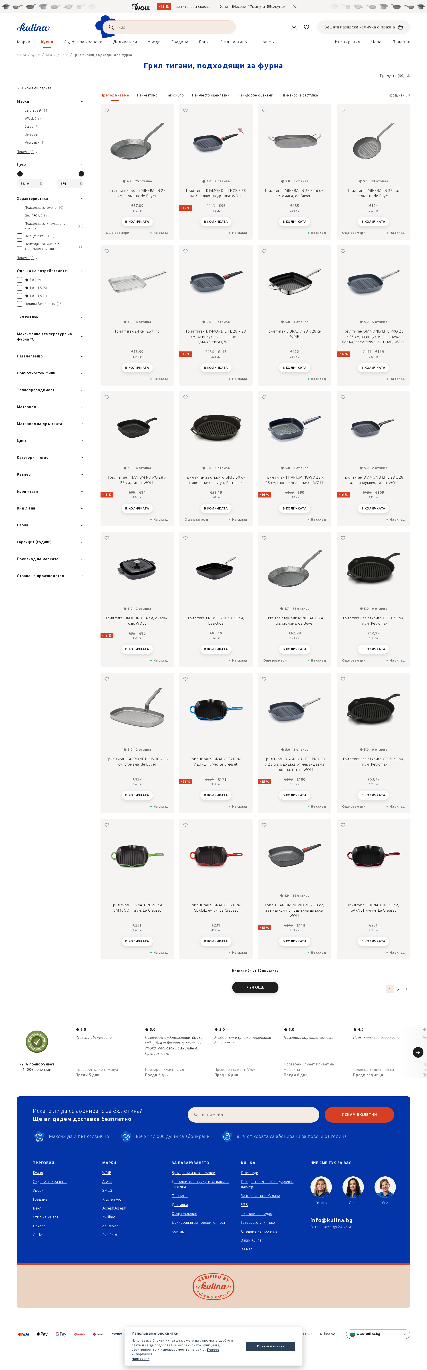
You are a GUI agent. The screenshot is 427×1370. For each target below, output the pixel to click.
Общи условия (184, 1214)
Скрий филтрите (37, 88)
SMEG (107, 1190)
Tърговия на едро (256, 1214)
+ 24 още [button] (255, 987)
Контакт (179, 1231)
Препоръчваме (115, 95)
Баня (37, 1208)
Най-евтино (147, 95)
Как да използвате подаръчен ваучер (267, 1184)
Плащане (180, 1196)
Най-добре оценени (255, 95)
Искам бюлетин (359, 1115)
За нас (246, 1249)
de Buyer (110, 1226)
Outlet (38, 1235)
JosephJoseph (114, 1208)
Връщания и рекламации (194, 1173)
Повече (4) (25, 152)
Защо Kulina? (252, 1240)
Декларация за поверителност (199, 1222)
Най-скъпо (175, 95)
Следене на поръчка (259, 1231)
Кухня (38, 1173)
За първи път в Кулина (260, 1196)
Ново (376, 42)
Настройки (140, 1358)
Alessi (107, 1181)
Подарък (401, 42)
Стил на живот (45, 1217)
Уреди (38, 1190)
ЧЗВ (244, 1205)
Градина (40, 1199)
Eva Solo (109, 1235)
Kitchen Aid (111, 1199)
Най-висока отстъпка (299, 95)
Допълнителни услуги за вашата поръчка (200, 1184)
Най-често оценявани (211, 95)
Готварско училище (258, 1222)
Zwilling (108, 1217)
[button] (255, 97)
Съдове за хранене (50, 1181)
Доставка (180, 1205)
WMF (106, 1173)
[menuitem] (23, 43)
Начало (39, 1226)
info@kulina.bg (331, 1220)
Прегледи (249, 1173)
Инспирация (348, 42)
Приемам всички (270, 1346)
